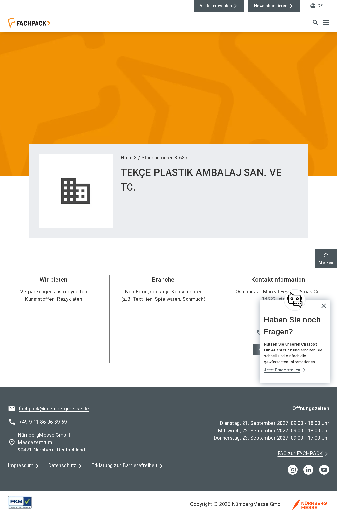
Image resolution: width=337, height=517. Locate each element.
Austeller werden (216, 5)
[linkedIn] (308, 470)
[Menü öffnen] (326, 23)
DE (316, 6)
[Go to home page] (45, 25)
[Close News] (295, 300)
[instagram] (293, 470)
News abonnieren (271, 5)
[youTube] (324, 470)
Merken (326, 258)
